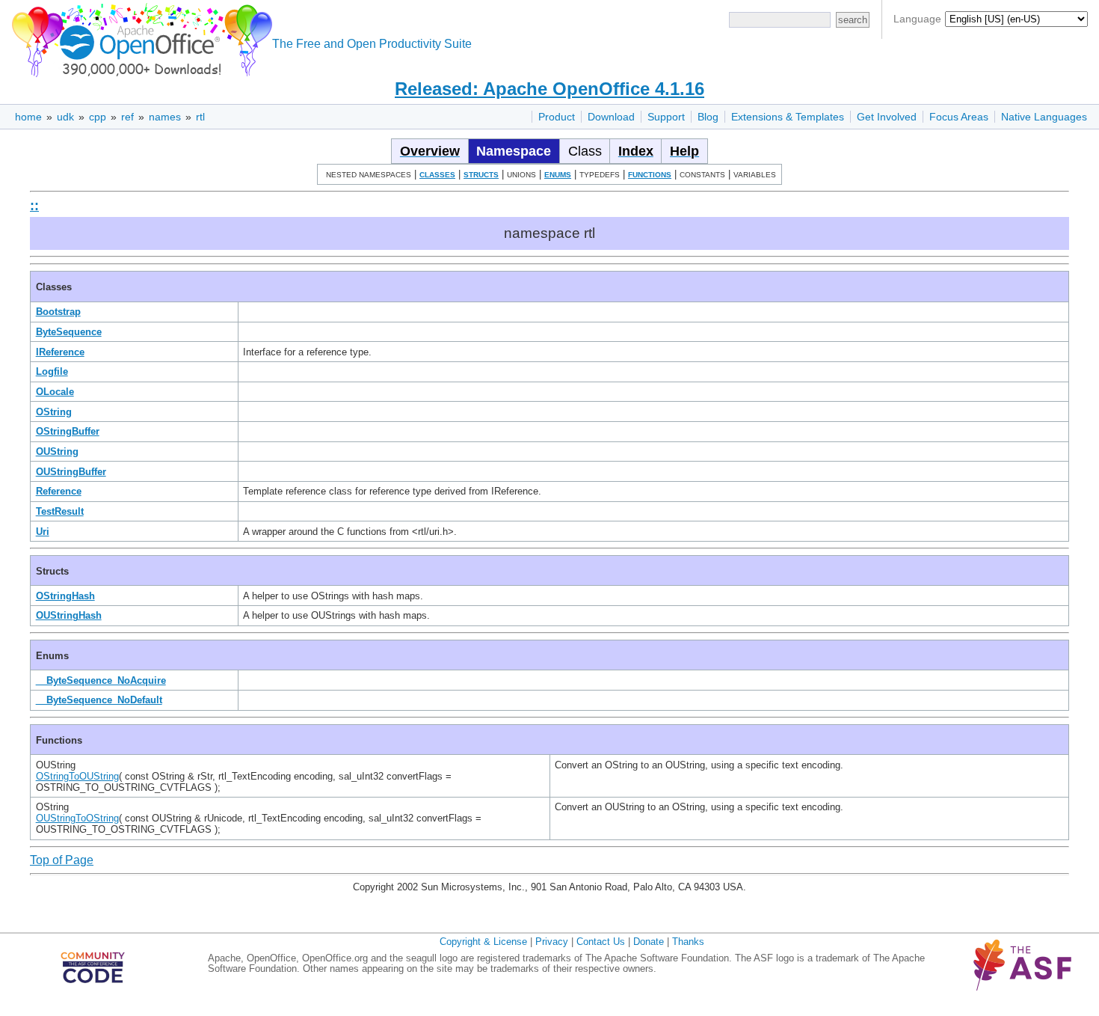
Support (666, 117)
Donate (648, 941)
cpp (97, 117)
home (28, 117)
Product (556, 117)
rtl (200, 117)
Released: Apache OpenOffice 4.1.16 (549, 89)
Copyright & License (483, 941)
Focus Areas (958, 117)
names (165, 117)
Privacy (551, 941)
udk (65, 117)
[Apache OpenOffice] (139, 37)
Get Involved (887, 117)
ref (127, 117)
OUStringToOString (77, 818)
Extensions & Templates (787, 117)
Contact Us (600, 941)
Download (611, 117)
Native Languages (1044, 117)
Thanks (688, 941)
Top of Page (61, 860)
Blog (708, 117)
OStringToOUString (77, 776)
